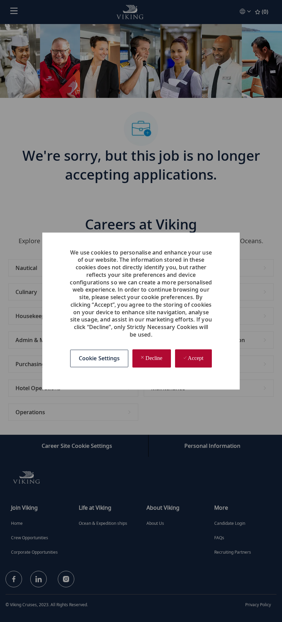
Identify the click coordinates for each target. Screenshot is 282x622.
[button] (99, 358)
